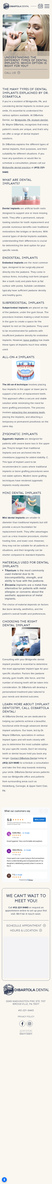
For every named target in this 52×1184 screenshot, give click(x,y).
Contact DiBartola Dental (23, 758)
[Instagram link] (30, 1024)
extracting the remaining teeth (28, 412)
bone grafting (30, 340)
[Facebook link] (22, 1024)
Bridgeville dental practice (16, 167)
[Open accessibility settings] (4, 1179)
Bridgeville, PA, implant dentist (31, 119)
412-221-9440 (20, 907)
